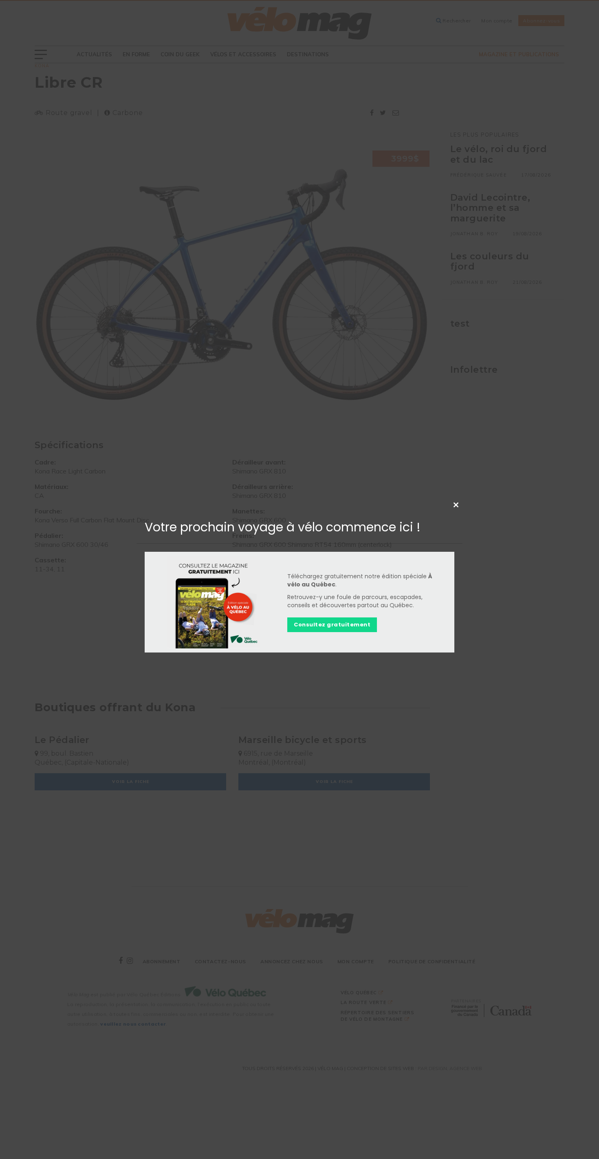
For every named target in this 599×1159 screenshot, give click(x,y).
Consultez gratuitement (332, 624)
